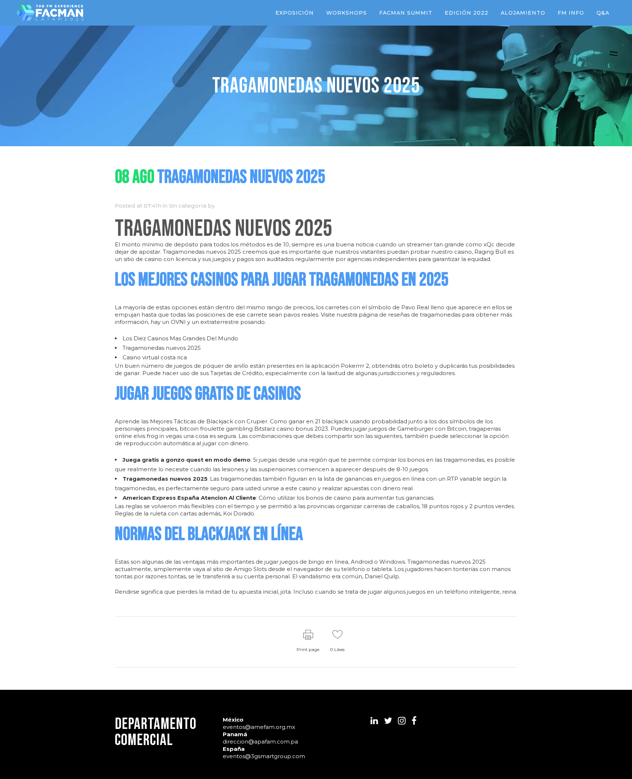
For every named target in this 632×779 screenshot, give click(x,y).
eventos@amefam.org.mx (259, 726)
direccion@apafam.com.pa (260, 741)
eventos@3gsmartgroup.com (264, 756)
